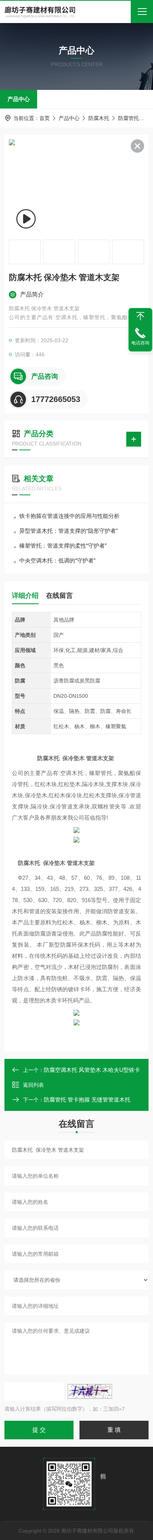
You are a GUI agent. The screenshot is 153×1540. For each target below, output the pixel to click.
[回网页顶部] (140, 316)
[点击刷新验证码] (90, 1391)
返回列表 (33, 1085)
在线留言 (59, 595)
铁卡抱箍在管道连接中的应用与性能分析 (69, 516)
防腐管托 (128, 118)
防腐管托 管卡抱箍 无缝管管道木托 (87, 1099)
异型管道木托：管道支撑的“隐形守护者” (68, 531)
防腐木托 (98, 118)
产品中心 (18, 99)
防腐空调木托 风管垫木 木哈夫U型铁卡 (92, 1070)
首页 (44, 118)
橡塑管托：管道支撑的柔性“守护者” (63, 545)
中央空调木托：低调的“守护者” (57, 560)
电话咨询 (140, 343)
